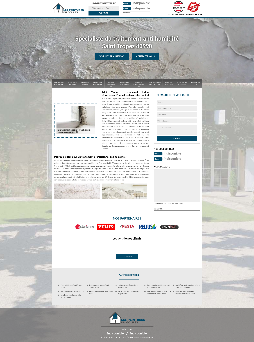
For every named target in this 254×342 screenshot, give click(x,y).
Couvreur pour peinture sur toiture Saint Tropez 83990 (186, 292)
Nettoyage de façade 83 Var (97, 83)
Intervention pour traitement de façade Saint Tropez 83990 (159, 292)
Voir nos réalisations (111, 56)
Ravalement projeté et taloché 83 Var (154, 83)
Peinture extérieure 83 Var (111, 84)
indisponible (141, 3)
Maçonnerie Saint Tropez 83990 (72, 291)
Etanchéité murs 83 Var (169, 83)
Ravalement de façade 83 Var (59, 83)
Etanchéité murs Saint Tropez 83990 (71, 286)
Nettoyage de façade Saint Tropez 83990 (99, 286)
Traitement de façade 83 (72, 83)
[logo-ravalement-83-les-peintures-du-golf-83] (68, 8)
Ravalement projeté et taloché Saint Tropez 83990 (158, 286)
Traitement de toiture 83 (195, 83)
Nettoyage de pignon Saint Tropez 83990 (128, 286)
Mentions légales (144, 337)
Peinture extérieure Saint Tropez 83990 (101, 292)
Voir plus (127, 256)
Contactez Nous (145, 56)
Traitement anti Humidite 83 (182, 83)
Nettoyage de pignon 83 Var (124, 83)
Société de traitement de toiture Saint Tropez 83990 (188, 286)
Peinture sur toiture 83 (85, 83)
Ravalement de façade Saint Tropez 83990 (71, 296)
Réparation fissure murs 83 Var (138, 84)
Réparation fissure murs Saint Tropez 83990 (129, 292)
